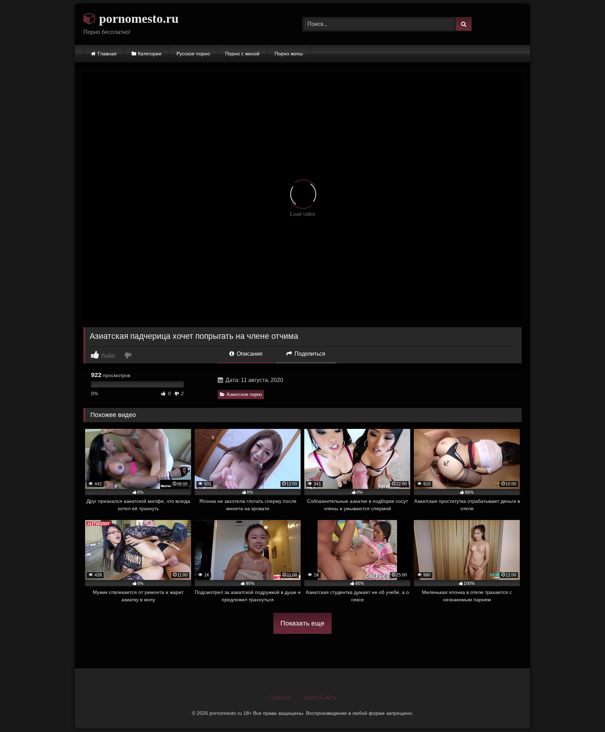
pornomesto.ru (137, 19)
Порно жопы (288, 53)
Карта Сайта (320, 697)
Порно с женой (242, 53)
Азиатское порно (244, 394)
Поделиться (309, 354)
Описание (249, 354)
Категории (149, 53)
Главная (107, 53)
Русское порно (193, 53)
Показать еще (302, 623)
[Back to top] (583, 711)
